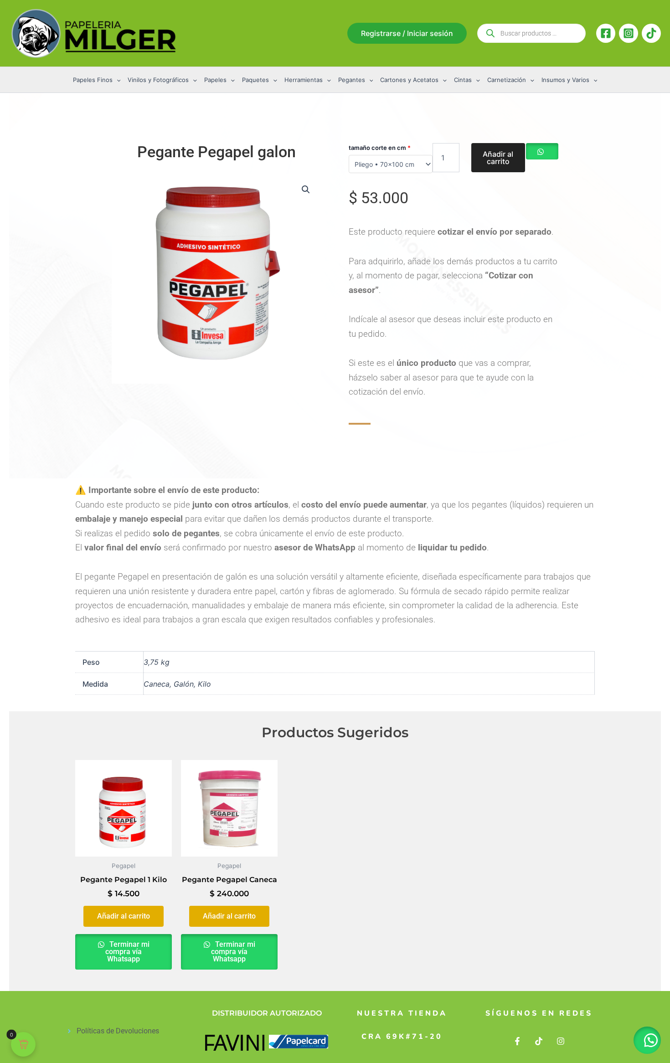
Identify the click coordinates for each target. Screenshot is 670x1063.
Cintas (463, 79)
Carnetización (506, 79)
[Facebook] (605, 33)
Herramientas (303, 79)
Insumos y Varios (565, 79)
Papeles (215, 79)
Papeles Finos (93, 79)
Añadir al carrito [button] (123, 916)
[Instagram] (628, 33)
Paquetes (255, 79)
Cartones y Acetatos (409, 79)
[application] (117, 80)
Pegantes (351, 79)
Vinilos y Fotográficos (158, 79)
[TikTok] (651, 33)
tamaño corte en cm (380, 147)
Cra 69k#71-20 (402, 1037)
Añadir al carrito (498, 157)
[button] (407, 33)
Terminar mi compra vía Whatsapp (127, 951)
